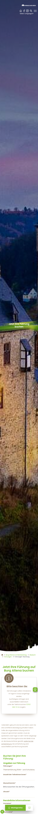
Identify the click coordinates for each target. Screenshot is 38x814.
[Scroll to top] (34, 810)
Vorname (7, 803)
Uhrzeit (6, 792)
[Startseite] (29, 5)
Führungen (8, 766)
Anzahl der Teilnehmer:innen (15, 774)
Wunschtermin (9, 783)
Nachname (8, 812)
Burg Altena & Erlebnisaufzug (21, 11)
